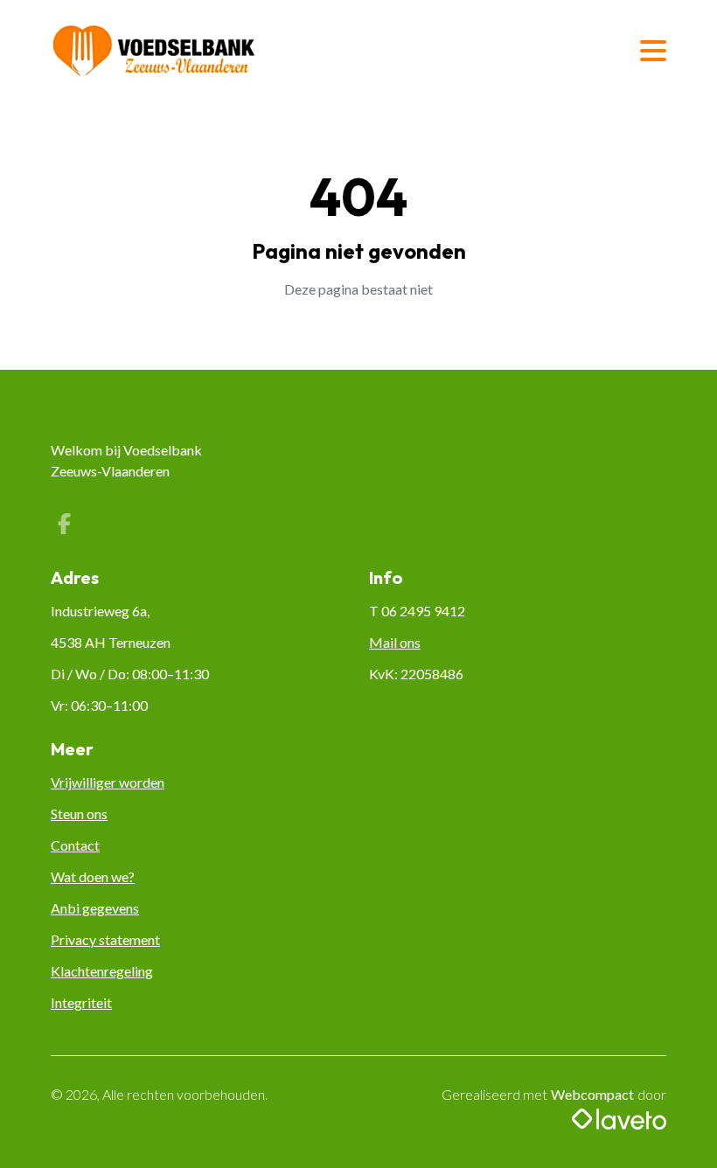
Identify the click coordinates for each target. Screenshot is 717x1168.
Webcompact (592, 1094)
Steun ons (79, 813)
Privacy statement (105, 939)
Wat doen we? (93, 876)
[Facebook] (64, 526)
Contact (75, 845)
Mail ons (395, 642)
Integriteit (81, 1002)
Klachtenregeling (102, 971)
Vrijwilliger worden (107, 782)
